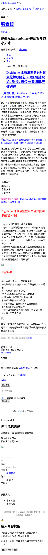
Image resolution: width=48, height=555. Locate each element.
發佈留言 (5, 401)
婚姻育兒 (23, 49)
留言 (28, 368)
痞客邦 (22, 368)
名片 (8, 61)
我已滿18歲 (6, 550)
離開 (15, 550)
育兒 (30, 338)
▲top (3, 380)
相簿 (8, 55)
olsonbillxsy (6, 353)
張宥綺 (7, 24)
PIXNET (12, 512)
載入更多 (5, 385)
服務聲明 (28, 515)
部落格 (9, 58)
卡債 (27, 338)
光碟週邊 (22, 375)
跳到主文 (5, 32)
